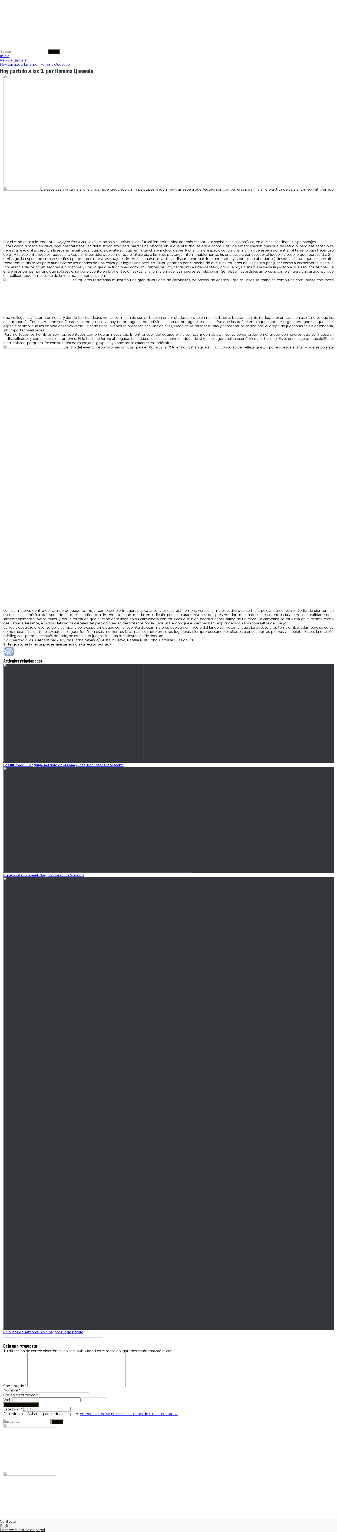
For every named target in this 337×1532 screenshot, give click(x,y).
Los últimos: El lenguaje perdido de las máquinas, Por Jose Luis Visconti (63, 765)
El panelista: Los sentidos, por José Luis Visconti (43, 875)
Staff (4, 1526)
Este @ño (12, 1409)
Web (7, 1400)
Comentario (15, 1386)
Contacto (8, 1521)
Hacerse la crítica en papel (22, 1530)
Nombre (11, 1390)
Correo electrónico (20, 1395)
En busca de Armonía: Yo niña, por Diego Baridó (43, 1332)
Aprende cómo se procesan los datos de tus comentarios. (129, 1414)
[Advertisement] (105, 24)
